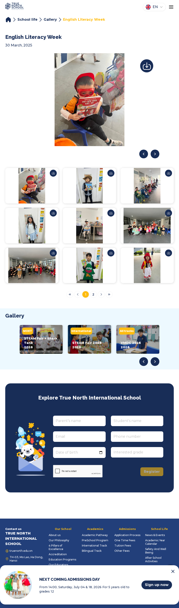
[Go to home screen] (14, 7)
